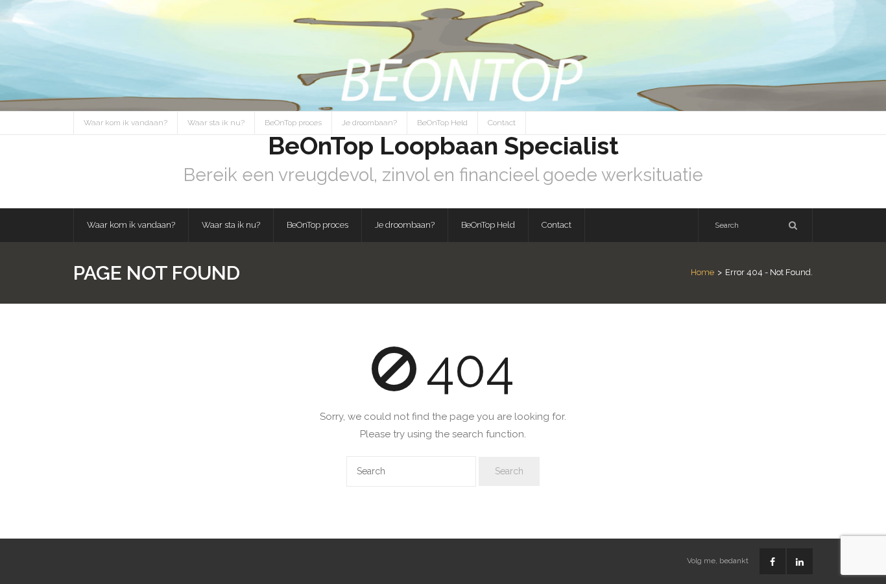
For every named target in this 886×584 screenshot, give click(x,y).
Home (702, 272)
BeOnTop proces (293, 122)
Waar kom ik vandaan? (125, 122)
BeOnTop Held (442, 122)
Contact (502, 122)
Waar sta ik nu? (216, 122)
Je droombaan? (369, 122)
